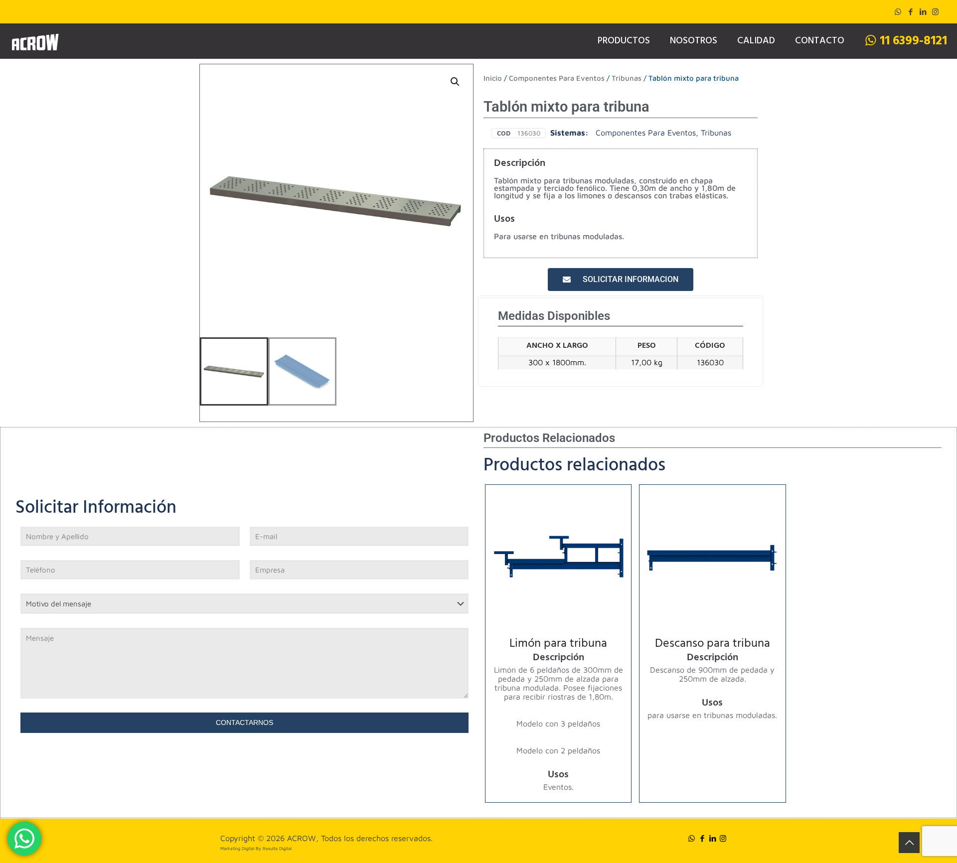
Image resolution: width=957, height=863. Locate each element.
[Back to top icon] (909, 842)
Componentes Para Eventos (557, 78)
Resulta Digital (277, 848)
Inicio (492, 78)
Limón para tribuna (558, 644)
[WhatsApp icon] (898, 11)
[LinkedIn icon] (923, 11)
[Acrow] (35, 40)
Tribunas (626, 78)
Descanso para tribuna (712, 644)
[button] (456, 82)
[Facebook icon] (910, 11)
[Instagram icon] (935, 11)
